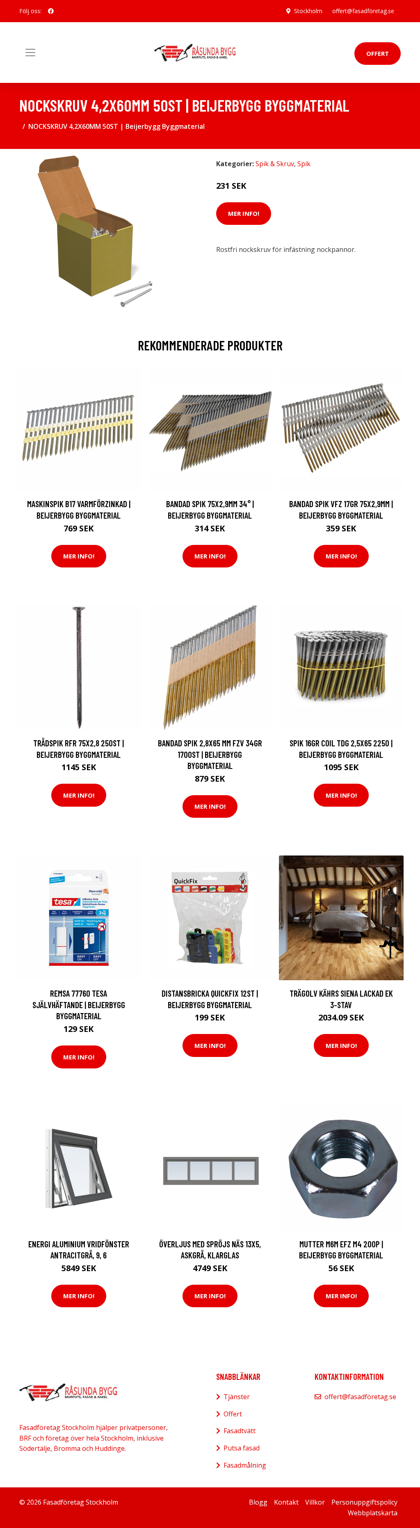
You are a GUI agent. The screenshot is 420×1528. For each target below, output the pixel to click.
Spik (303, 163)
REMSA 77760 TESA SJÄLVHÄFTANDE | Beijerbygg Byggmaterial (78, 1004)
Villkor (315, 1502)
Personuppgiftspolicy (364, 1502)
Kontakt (286, 1502)
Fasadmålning (245, 1465)
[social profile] (51, 11)
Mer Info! (243, 213)
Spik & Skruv (275, 163)
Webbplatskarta (372, 1512)
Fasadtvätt (240, 1430)
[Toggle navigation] (30, 52)
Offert (377, 53)
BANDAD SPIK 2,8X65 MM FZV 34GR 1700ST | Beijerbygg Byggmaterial (210, 754)
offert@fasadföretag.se (363, 11)
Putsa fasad (242, 1448)
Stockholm (308, 11)
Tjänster (237, 1396)
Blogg (258, 1502)
